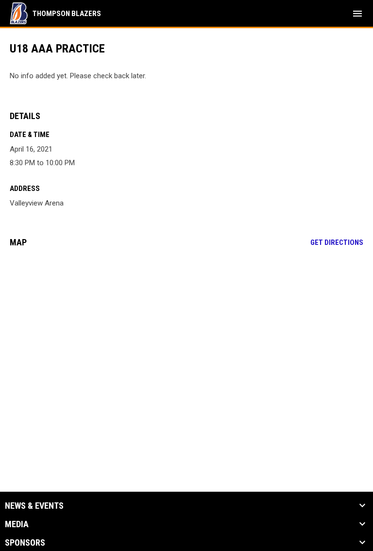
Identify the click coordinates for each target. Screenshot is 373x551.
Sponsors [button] (25, 542)
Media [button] (17, 524)
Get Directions (336, 242)
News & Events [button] (34, 505)
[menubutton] (357, 13)
